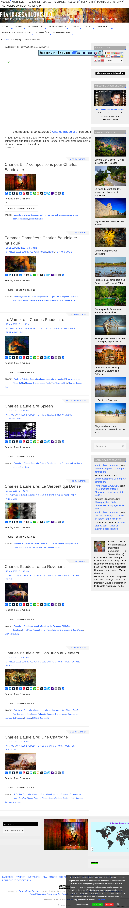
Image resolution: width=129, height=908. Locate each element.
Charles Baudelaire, (65, 131)
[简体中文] (102, 60)
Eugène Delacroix (38, 714)
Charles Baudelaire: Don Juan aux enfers (42, 653)
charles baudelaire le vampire (51, 379)
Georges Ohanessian (55, 714)
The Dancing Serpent (33, 547)
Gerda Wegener (62, 296)
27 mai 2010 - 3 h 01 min (17, 491)
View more (100, 900)
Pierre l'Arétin (43, 300)
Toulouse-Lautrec (69, 300)
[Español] (109, 53)
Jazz (42, 328)
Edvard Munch (70, 379)
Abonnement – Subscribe (26, 2)
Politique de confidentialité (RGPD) (21, 6)
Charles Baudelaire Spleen (34, 215)
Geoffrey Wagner (26, 798)
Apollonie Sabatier (21, 379)
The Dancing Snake (51, 547)
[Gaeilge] (105, 56)
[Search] (123, 446)
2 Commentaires (78, 233)
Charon (69, 710)
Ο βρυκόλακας (77, 630)
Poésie (43, 252)
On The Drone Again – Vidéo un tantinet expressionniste (110, 525)
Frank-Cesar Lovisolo (26, 15)
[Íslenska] (96, 56)
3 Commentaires (78, 732)
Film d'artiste (51, 463)
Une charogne (15, 802)
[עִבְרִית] (122, 53)
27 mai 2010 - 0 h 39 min (17, 571)
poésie (53, 300)
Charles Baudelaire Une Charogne (54, 794)
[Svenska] (122, 56)
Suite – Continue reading (21, 208)
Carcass (35, 794)
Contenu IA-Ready (66, 905)
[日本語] (96, 60)
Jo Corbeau (70, 714)
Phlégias (27, 718)
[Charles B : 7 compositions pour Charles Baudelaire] (73, 849)
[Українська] (99, 56)
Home (6, 39)
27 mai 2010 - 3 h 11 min (17, 324)
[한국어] (99, 60)
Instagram (34, 877)
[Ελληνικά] (102, 53)
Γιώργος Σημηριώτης (61, 630)
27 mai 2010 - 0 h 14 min (17, 742)
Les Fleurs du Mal (65, 463)
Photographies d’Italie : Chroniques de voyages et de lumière (109, 492)
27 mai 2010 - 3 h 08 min (17, 411)
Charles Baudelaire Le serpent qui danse (40, 543)
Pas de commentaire (76, 401)
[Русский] (118, 56)
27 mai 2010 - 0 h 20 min (17, 658)
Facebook (7, 877)
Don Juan (77, 710)
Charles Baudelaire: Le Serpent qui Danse (43, 486)
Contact (47, 2)
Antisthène (18, 710)
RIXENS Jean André (40, 718)
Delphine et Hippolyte (46, 296)
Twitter (20, 877)
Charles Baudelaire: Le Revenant (34, 566)
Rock (51, 252)
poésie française (36, 219)
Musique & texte (32, 383)
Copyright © (88, 2)
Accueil (5, 2)
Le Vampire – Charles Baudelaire (34, 319)
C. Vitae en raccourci (66, 2)
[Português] (115, 53)
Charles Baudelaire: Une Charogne (36, 737)
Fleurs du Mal (52, 215)
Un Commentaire (78, 314)
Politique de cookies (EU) (16, 880)
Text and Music (63, 252)
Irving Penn (27, 630)
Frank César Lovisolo (29, 891)
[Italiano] (99, 53)
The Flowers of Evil (59, 383)
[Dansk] (109, 56)
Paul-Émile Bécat (30, 300)
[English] (118, 53)
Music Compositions (57, 328)
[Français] (96, 53)
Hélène (61, 543)
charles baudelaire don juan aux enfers (49, 710)
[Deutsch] (102, 56)
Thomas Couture (75, 383)
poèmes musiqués (20, 219)
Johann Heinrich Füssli (42, 630)
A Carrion (18, 794)
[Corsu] (105, 53)
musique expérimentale (68, 215)
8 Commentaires (78, 561)
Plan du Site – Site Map (110, 2)
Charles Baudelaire (17, 252)
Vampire (8, 387)
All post (34, 252)
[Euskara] (112, 53)
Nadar (19, 300)
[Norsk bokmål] (115, 56)
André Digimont (20, 296)
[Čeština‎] (112, 56)
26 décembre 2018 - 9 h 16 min (21, 248)
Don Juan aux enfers (21, 714)
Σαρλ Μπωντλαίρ (12, 634)
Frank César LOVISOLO (107, 465)
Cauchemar (28, 626)
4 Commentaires (78, 159)
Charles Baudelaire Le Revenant (47, 626)
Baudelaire (18, 215)
